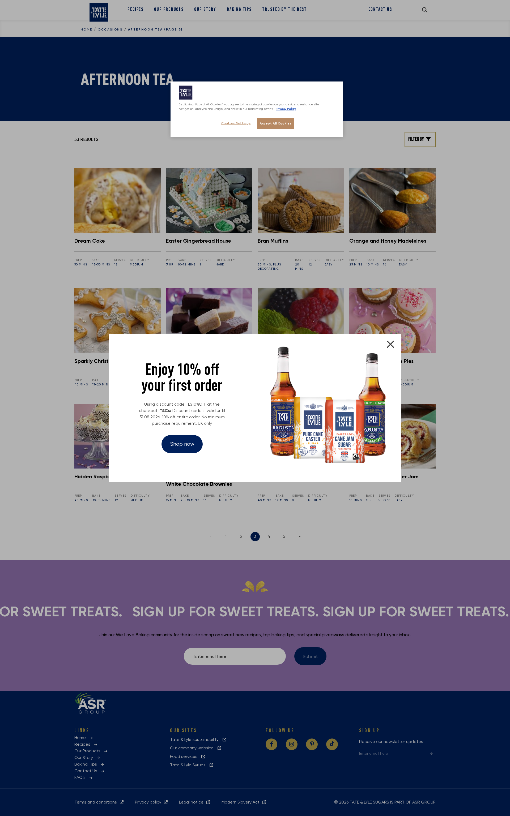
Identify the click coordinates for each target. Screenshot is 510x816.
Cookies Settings (235, 123)
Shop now (182, 444)
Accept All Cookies (275, 123)
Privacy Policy (286, 109)
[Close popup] (390, 344)
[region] (257, 109)
